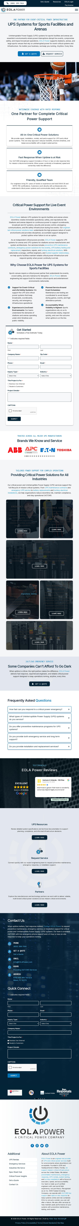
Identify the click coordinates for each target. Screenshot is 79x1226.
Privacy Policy (20, 1223)
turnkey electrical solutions (52, 250)
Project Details (14, 390)
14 (50, 456)
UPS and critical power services (55, 1161)
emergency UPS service (21, 490)
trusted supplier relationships (57, 253)
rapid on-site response (59, 1195)
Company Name (14, 354)
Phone (10, 363)
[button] (15, 3)
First (9, 350)
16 (53, 456)
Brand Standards (50, 1223)
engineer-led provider (63, 1158)
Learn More (22, 531)
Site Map (60, 1223)
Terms (39, 1223)
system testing (64, 1177)
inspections (25, 594)
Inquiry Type (13, 372)
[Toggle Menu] (76, 10)
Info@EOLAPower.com (22, 962)
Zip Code (44, 354)
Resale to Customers (16, 386)
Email (42, 363)
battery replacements (41, 490)
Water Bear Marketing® (57, 1219)
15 (52, 456)
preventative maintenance (50, 1175)
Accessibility (31, 1223)
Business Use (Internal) (17, 384)
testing (34, 594)
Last (41, 350)
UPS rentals (53, 1177)
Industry (44, 372)
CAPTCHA (11, 405)
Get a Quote (18, 954)
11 (44, 456)
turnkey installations (52, 1179)
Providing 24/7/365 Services (25, 970)
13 (48, 456)
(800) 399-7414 (19, 946)
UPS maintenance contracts (56, 488)
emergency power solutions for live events (33, 248)
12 (46, 456)
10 (42, 456)
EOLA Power (44, 41)
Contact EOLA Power (52, 926)
